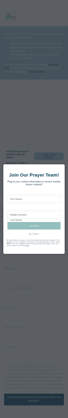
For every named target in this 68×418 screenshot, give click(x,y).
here (27, 245)
